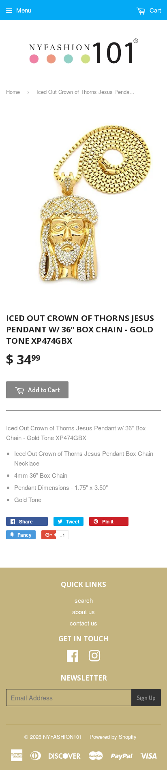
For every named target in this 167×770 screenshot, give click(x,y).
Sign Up (146, 698)
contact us (83, 623)
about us (83, 611)
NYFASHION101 (62, 736)
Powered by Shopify (113, 736)
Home (13, 92)
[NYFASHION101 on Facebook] (72, 658)
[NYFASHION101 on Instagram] (94, 658)
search (84, 600)
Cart (154, 10)
